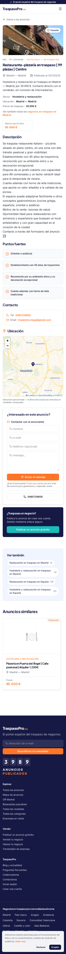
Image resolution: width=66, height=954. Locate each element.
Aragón (35, 914)
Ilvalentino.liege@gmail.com (34, 319)
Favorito (55, 30)
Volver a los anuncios (18, 19)
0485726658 (23, 315)
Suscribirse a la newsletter (33, 751)
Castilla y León (22, 925)
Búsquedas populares (15, 804)
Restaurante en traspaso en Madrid (30, 562)
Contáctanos (10, 879)
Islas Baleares (41, 925)
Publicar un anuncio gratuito (33, 529)
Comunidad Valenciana (42, 920)
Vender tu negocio (13, 839)
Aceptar (55, 947)
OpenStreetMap (45, 395)
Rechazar (41, 947)
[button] (33, 364)
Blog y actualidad (12, 865)
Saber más (20, 941)
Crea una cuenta (35, 483)
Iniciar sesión (10, 884)
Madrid (7, 914)
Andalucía (48, 914)
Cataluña (8, 920)
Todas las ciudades (13, 809)
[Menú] (60, 9)
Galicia (6, 925)
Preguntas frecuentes (15, 869)
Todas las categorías (14, 813)
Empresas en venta (13, 818)
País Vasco (21, 914)
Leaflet (31, 395)
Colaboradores (11, 874)
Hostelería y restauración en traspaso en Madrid (33, 572)
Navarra (21, 920)
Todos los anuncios (13, 790)
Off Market (9, 799)
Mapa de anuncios (13, 794)
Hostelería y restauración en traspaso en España (33, 591)
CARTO (58, 395)
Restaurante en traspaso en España (31, 581)
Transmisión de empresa (16, 848)
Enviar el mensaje (35, 477)
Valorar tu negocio (13, 844)
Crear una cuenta (12, 888)
